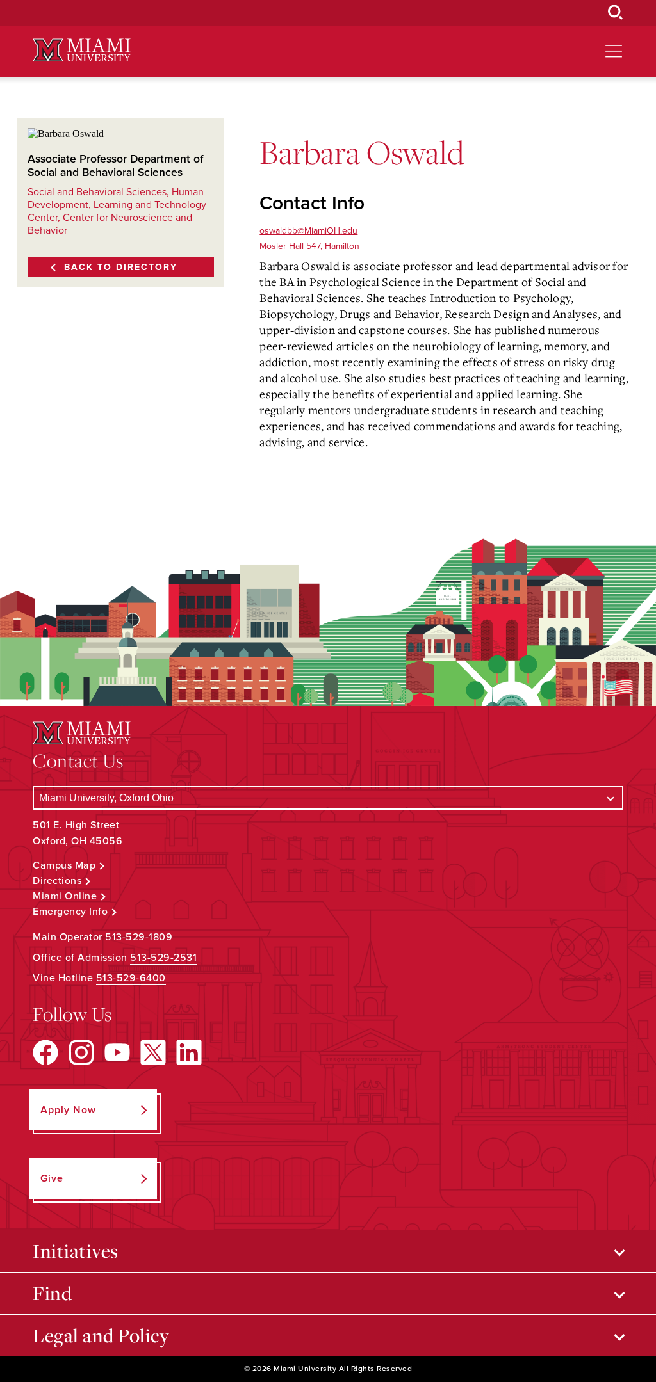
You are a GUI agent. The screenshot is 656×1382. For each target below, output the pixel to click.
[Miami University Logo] (81, 50)
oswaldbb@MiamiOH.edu (308, 230)
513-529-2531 (163, 957)
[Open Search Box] (615, 12)
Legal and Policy (101, 1335)
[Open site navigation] (613, 51)
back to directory (120, 267)
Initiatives (76, 1251)
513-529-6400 (131, 978)
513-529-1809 (138, 937)
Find (52, 1293)
